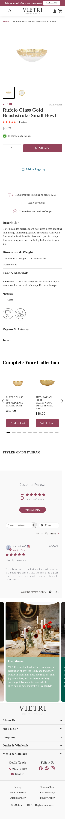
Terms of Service (17, 792)
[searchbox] (19, 525)
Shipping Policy (17, 797)
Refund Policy (47, 792)
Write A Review (32, 509)
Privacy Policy (47, 797)
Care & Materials (15, 273)
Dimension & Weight (18, 252)
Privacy (17, 787)
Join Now (56, 3)
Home (6, 21)
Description (11, 222)
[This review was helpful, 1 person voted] (50, 592)
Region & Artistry (16, 329)
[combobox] (47, 533)
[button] (9, 93)
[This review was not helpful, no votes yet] (56, 592)
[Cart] (60, 11)
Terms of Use (47, 787)
